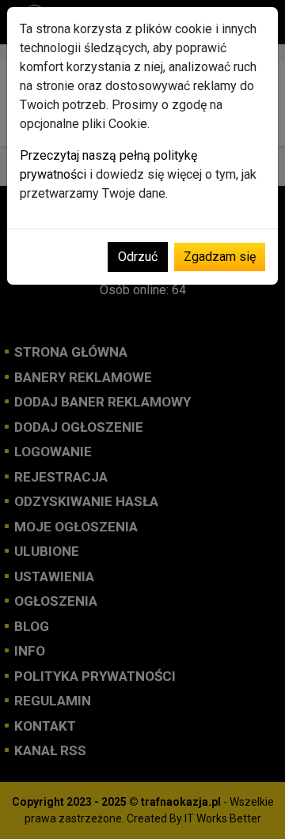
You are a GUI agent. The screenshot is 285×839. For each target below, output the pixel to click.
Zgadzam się (220, 256)
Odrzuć (138, 256)
